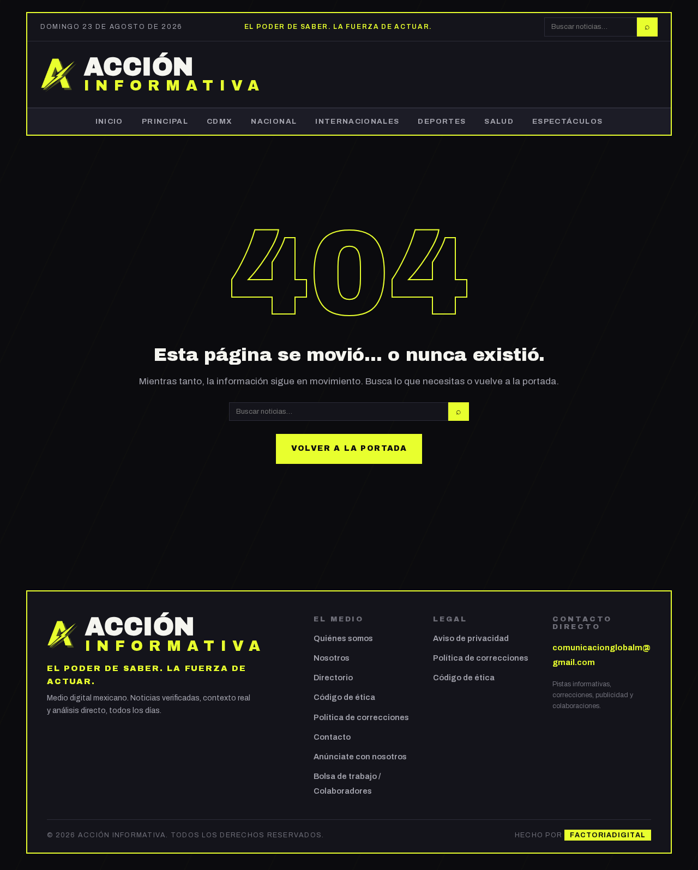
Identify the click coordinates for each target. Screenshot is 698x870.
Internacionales (357, 121)
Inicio (109, 121)
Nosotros (332, 658)
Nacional (274, 121)
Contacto (332, 737)
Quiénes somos (343, 638)
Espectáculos (567, 121)
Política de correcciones (361, 717)
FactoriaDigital (608, 835)
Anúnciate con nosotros (360, 756)
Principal (165, 121)
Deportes (442, 121)
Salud (499, 121)
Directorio (333, 677)
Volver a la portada (349, 448)
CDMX (219, 121)
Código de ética (344, 697)
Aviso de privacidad (471, 638)
